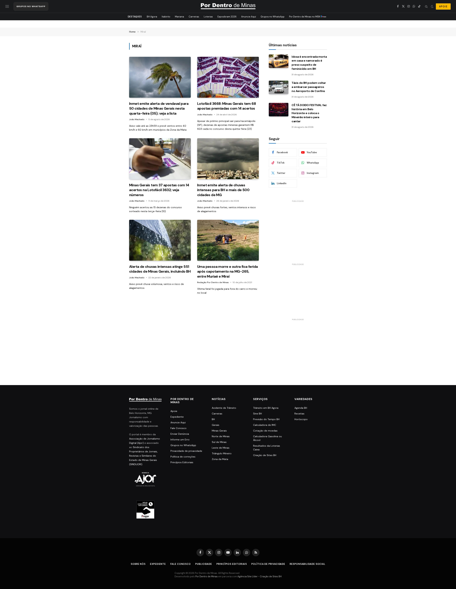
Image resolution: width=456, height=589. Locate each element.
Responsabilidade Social (307, 564)
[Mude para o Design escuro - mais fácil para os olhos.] (432, 6)
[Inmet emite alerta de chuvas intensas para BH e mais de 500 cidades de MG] (228, 158)
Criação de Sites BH (264, 455)
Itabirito (166, 16)
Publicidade (203, 564)
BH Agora (152, 16)
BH (213, 419)
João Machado (136, 119)
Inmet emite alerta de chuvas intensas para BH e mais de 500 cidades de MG (223, 190)
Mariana (179, 16)
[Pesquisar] (426, 6)
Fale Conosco (178, 428)
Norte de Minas (221, 436)
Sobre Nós (138, 564)
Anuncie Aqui (248, 16)
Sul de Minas (219, 442)
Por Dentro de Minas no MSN (305, 16)
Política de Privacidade (268, 564)
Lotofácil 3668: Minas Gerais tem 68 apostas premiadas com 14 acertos (226, 106)
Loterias (208, 16)
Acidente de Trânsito (224, 407)
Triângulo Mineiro (222, 453)
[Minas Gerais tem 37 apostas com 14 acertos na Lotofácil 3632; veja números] (160, 158)
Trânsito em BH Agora (265, 407)
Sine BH (257, 413)
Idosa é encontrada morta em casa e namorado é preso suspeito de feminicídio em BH (309, 63)
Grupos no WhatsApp (272, 16)
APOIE (443, 6)
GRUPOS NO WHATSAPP (30, 6)
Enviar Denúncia (179, 433)
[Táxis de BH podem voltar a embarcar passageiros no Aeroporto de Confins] (278, 87)
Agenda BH (300, 407)
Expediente (177, 416)
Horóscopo (301, 419)
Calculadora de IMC (264, 425)
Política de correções (182, 456)
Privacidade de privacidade (186, 451)
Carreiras (194, 16)
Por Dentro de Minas (206, 576)
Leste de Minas (220, 447)
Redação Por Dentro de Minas (213, 282)
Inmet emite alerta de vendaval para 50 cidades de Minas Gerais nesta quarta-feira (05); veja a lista (158, 108)
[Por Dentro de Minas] (228, 6)
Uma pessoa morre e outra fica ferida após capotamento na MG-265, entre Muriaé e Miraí (227, 271)
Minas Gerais (219, 430)
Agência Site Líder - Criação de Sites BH (259, 576)
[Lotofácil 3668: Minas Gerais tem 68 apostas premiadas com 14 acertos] (228, 77)
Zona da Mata (220, 459)
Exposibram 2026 (227, 16)
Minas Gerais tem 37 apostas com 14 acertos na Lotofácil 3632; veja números (159, 190)
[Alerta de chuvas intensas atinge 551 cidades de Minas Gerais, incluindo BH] (160, 240)
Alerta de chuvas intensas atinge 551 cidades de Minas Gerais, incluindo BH (160, 269)
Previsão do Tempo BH (266, 419)
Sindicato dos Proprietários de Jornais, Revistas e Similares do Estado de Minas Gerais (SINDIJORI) (143, 456)
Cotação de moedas (265, 430)
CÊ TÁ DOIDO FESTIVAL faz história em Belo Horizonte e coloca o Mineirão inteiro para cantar (309, 113)
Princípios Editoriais (181, 462)
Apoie (173, 411)
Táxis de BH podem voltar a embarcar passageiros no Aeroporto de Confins (309, 87)
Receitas (299, 413)
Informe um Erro (180, 439)
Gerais (215, 425)
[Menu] (7, 6)
